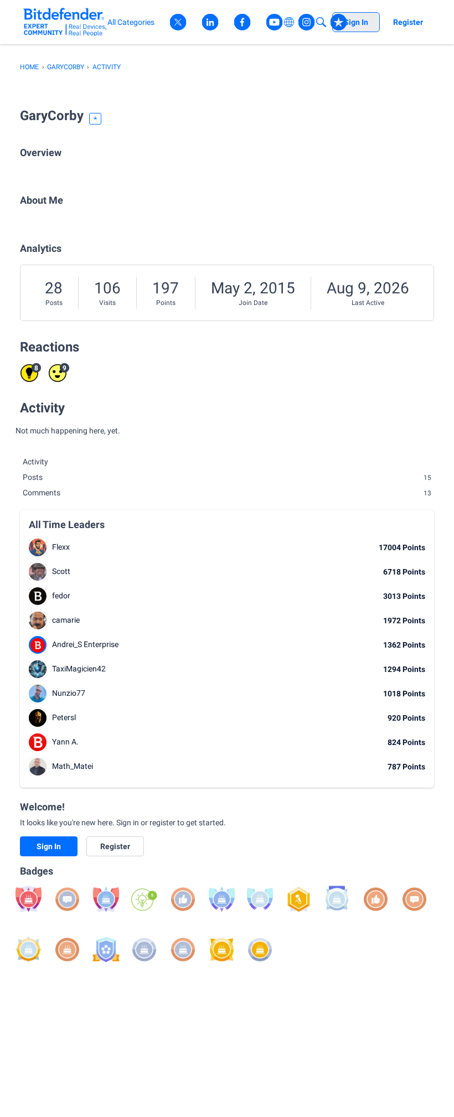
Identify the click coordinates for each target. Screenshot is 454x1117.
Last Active (368, 303)
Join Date (253, 303)
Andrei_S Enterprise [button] (85, 644)
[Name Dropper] (298, 899)
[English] (65, 22)
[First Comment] (414, 899)
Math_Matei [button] (72, 766)
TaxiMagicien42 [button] (79, 668)
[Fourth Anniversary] (260, 949)
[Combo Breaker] (106, 949)
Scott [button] (61, 571)
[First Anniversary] (67, 949)
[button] (38, 547)
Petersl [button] (64, 717)
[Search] (321, 22)
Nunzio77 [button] (68, 693)
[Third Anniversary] (144, 949)
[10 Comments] (67, 899)
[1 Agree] (375, 899)
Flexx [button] (61, 546)
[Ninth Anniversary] (221, 899)
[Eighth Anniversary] (260, 899)
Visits (107, 303)
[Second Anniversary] (183, 949)
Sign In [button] (49, 846)
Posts (54, 303)
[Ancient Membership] (28, 899)
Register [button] (115, 846)
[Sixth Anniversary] (28, 949)
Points (166, 303)
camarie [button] (66, 620)
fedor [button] (61, 595)
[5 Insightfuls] (144, 899)
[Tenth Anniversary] (106, 899)
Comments (227, 492)
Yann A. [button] (65, 741)
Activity (35, 461)
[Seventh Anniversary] (336, 899)
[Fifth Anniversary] (221, 949)
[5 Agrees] (183, 899)
